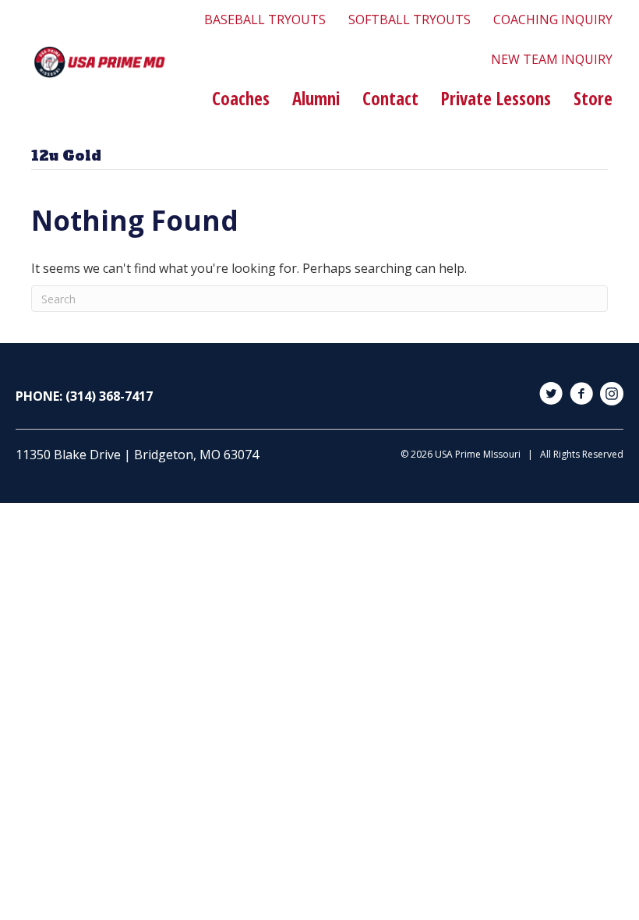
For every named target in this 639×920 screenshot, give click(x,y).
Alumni (316, 98)
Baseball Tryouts (265, 19)
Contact (390, 98)
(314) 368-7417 (109, 396)
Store (593, 98)
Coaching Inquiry (553, 19)
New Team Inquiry (552, 59)
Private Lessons (496, 98)
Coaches (241, 98)
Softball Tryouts (409, 19)
